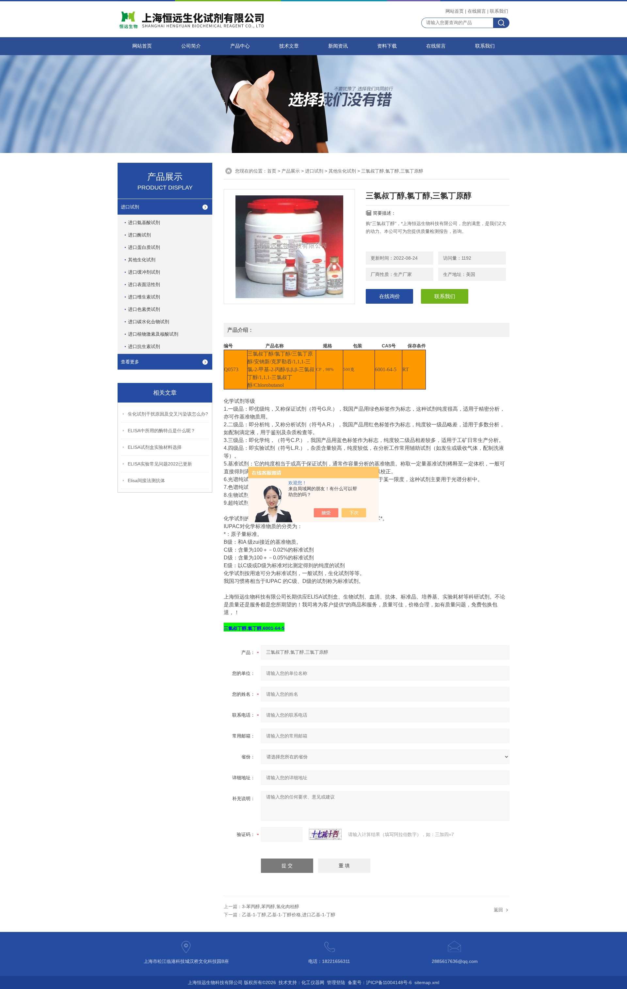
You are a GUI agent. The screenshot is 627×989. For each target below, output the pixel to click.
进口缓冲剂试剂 (144, 272)
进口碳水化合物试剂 (148, 321)
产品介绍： (240, 330)
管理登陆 (336, 982)
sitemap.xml (426, 982)
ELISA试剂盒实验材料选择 (155, 447)
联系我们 (499, 11)
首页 (271, 171)
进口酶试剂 (139, 234)
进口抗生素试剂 (144, 346)
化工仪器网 (312, 982)
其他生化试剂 (141, 259)
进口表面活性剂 (144, 284)
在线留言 (477, 11)
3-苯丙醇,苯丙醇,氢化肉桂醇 (270, 906)
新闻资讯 (338, 46)
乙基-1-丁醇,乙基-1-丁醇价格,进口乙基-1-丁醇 (288, 914)
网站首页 (454, 11)
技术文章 (289, 46)
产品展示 (290, 171)
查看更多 (130, 361)
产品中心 (240, 46)
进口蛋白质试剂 (144, 247)
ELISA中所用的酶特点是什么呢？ (161, 430)
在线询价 (389, 296)
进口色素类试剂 (144, 309)
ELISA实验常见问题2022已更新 (160, 463)
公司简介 (191, 46)
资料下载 (387, 46)
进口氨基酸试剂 (144, 222)
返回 (498, 909)
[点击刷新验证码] (325, 834)
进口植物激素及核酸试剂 (153, 334)
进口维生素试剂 (144, 296)
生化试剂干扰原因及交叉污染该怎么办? (168, 414)
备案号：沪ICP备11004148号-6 (380, 982)
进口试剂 (130, 206)
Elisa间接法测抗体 (146, 480)
